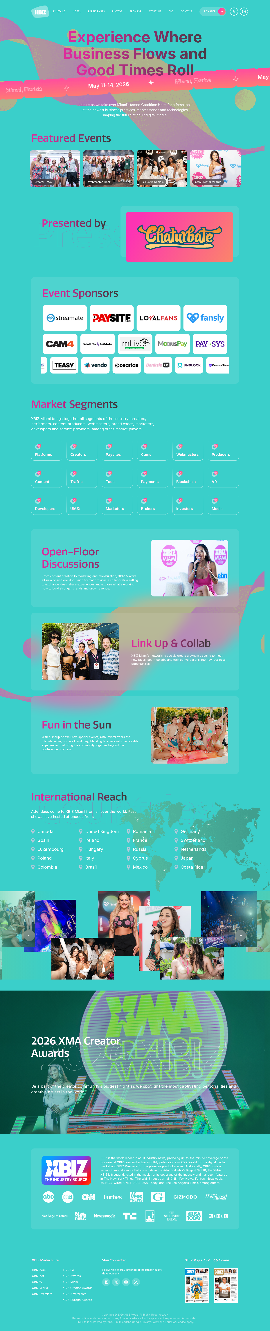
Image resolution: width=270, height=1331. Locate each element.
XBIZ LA (68, 1270)
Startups (155, 11)
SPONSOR (136, 11)
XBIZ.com (39, 1270)
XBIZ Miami (70, 1282)
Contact (186, 11)
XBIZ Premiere (42, 1294)
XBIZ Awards (72, 1276)
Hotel (77, 11)
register (209, 11)
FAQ (171, 11)
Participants (96, 11)
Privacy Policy (150, 1321)
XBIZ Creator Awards (77, 1288)
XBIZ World (40, 1288)
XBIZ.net (38, 1276)
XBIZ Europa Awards (77, 1300)
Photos (117, 11)
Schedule (59, 11)
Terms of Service (175, 1321)
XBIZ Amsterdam (74, 1294)
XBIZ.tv (37, 1282)
